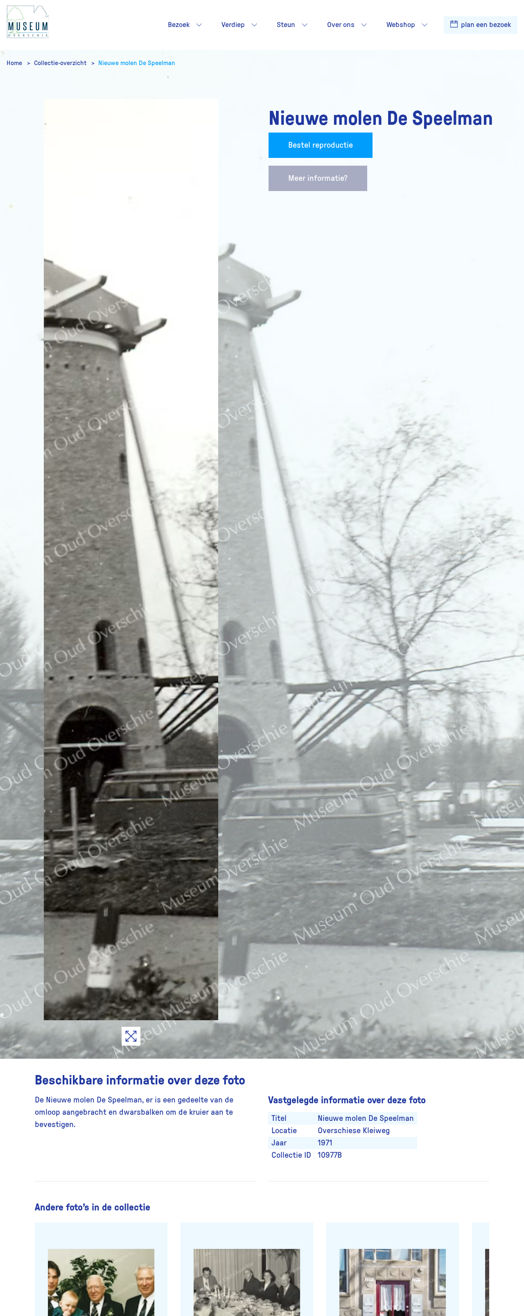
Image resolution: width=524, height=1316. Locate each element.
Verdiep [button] (233, 25)
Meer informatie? (318, 178)
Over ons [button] (341, 25)
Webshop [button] (400, 25)
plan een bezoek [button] (485, 25)
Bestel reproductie (320, 145)
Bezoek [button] (179, 25)
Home (15, 63)
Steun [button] (286, 25)
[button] (199, 25)
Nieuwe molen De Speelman (136, 63)
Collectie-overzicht (61, 63)
